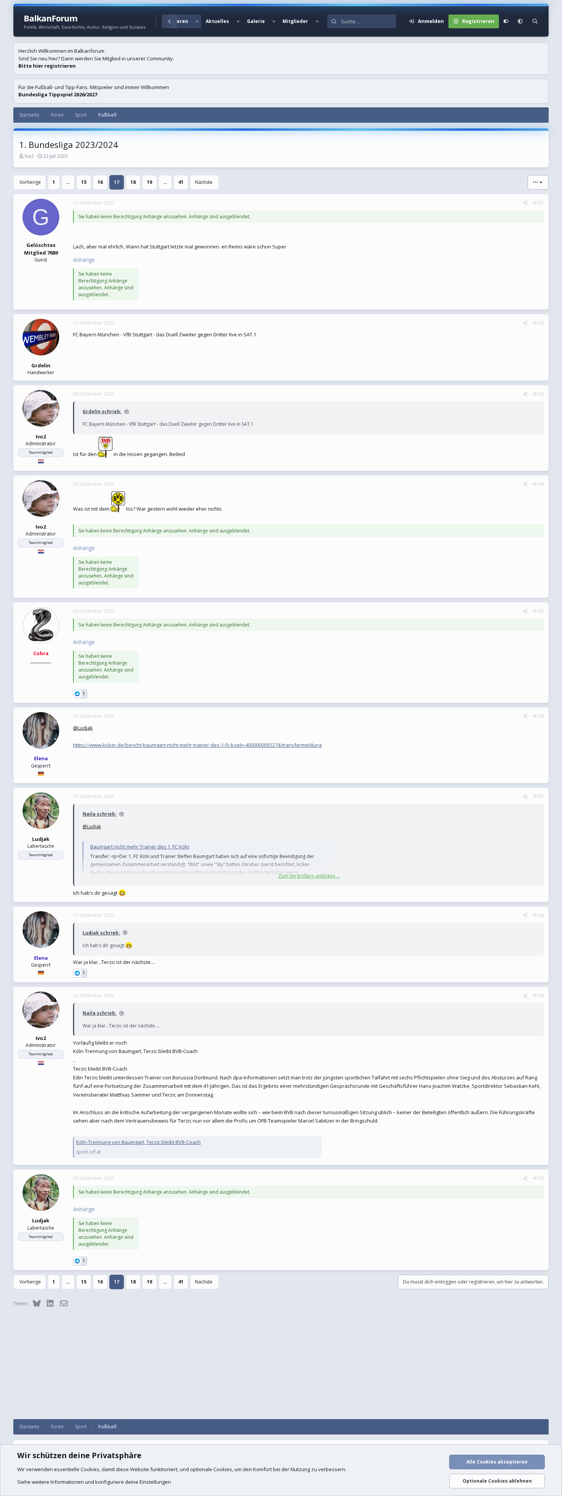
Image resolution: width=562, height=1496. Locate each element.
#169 (538, 995)
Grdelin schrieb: (102, 411)
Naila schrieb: (100, 814)
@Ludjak (83, 727)
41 (181, 182)
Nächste (204, 182)
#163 (538, 394)
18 (133, 182)
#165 (538, 611)
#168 (538, 915)
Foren (181, 21)
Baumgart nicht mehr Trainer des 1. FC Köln (139, 846)
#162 (538, 323)
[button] (197, 21)
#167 (538, 796)
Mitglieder (295, 21)
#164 (538, 484)
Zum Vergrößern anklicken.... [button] (309, 876)
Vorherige (30, 182)
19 (149, 182)
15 (83, 182)
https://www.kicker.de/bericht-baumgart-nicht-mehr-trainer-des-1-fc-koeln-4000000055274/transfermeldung (197, 745)
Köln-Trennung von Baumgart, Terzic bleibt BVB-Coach (138, 1142)
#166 (538, 716)
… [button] (68, 182)
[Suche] (535, 21)
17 (116, 182)
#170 (538, 1178)
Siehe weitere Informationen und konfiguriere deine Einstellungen (94, 1481)
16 (100, 182)
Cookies (90, 1469)
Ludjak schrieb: (101, 933)
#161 (538, 203)
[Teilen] (525, 203)
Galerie (256, 21)
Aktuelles (217, 21)
